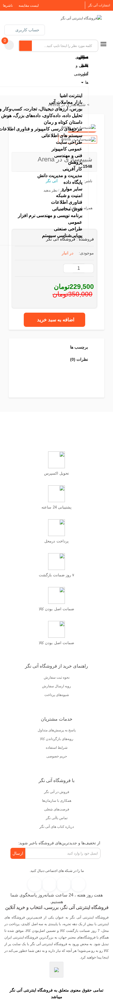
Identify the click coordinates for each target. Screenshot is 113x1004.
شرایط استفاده (57, 748)
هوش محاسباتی (67, 208)
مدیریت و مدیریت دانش (59, 175)
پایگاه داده (72, 182)
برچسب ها (79, 347)
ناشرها (8, 5)
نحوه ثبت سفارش (57, 677)
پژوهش (75, 162)
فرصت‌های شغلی (56, 809)
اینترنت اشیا (71, 95)
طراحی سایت (69, 142)
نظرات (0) (79, 359)
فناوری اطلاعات (66, 202)
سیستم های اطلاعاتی (61, 135)
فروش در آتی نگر (56, 792)
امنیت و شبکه (69, 195)
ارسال (17, 853)
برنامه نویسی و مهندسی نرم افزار (50, 215)
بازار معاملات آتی (65, 102)
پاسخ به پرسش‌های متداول (57, 730)
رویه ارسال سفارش (56, 686)
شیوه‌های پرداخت (56, 695)
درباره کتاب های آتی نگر (56, 827)
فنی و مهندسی (68, 155)
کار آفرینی (72, 168)
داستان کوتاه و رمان (63, 122)
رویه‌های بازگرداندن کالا (56, 739)
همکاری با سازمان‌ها (56, 801)
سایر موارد (72, 188)
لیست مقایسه (29, 5)
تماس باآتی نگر (57, 818)
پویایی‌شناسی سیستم (62, 235)
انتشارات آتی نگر (99, 5)
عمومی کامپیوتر (67, 148)
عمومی (75, 222)
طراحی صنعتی (68, 228)
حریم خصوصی (56, 756)
